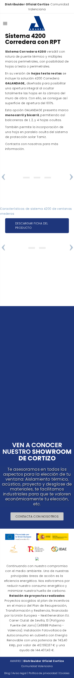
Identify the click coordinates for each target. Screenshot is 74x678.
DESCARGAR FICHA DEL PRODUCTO (31, 225)
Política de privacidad (43, 673)
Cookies (64, 673)
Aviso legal (19, 673)
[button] (37, 516)
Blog (7, 673)
